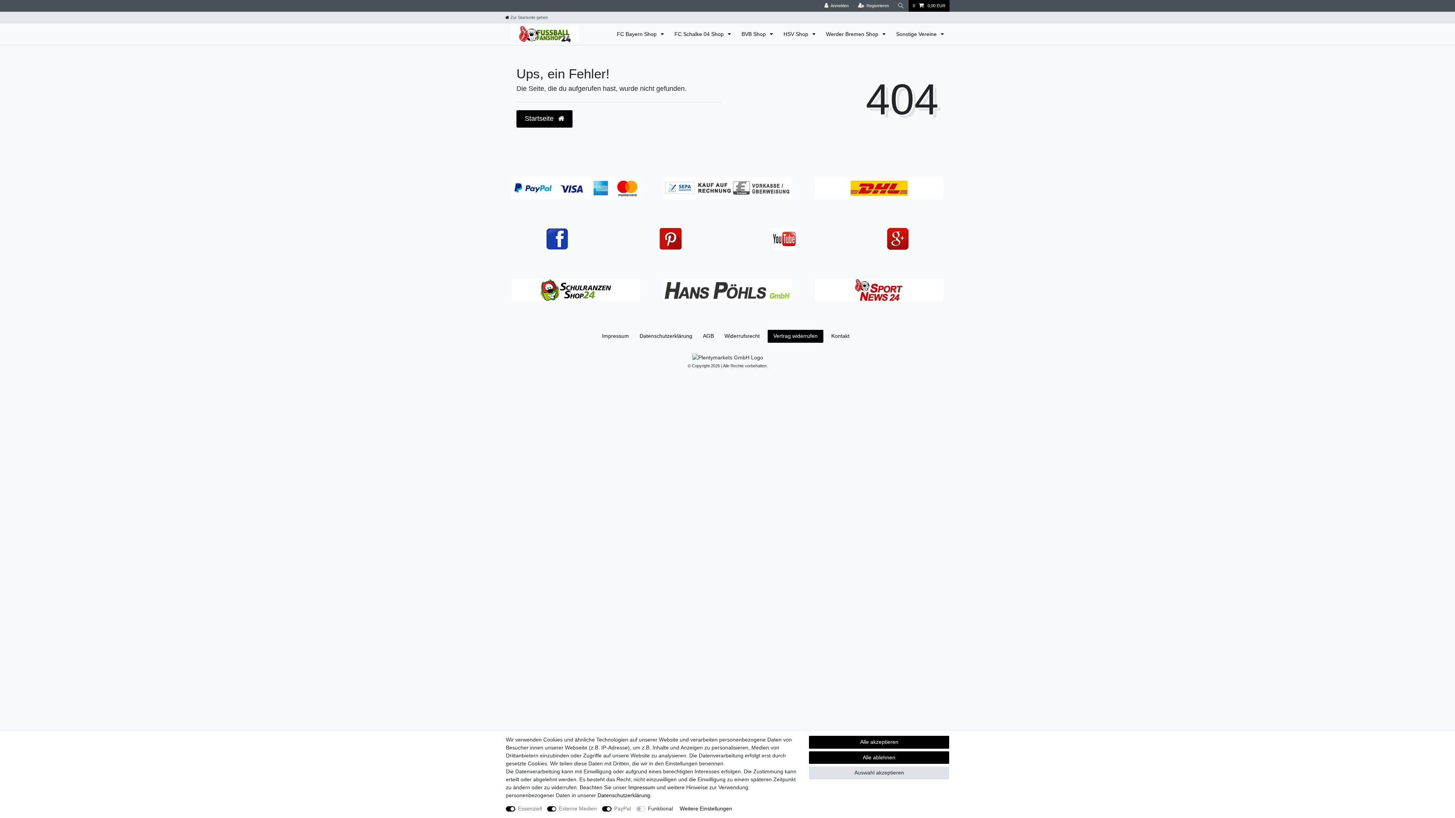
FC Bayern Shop (637, 34)
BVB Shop (754, 34)
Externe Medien (578, 809)
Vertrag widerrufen (795, 336)
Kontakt (840, 336)
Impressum (615, 336)
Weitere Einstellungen (706, 809)
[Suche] (901, 6)
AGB (708, 336)
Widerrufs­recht (742, 336)
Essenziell (530, 809)
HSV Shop (797, 34)
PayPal (622, 809)
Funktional (660, 809)
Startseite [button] (540, 118)
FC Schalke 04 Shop (699, 34)
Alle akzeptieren (879, 742)
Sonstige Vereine (917, 34)
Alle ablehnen (879, 757)
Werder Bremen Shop (853, 34)
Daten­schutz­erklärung (666, 336)
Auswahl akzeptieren (879, 773)
